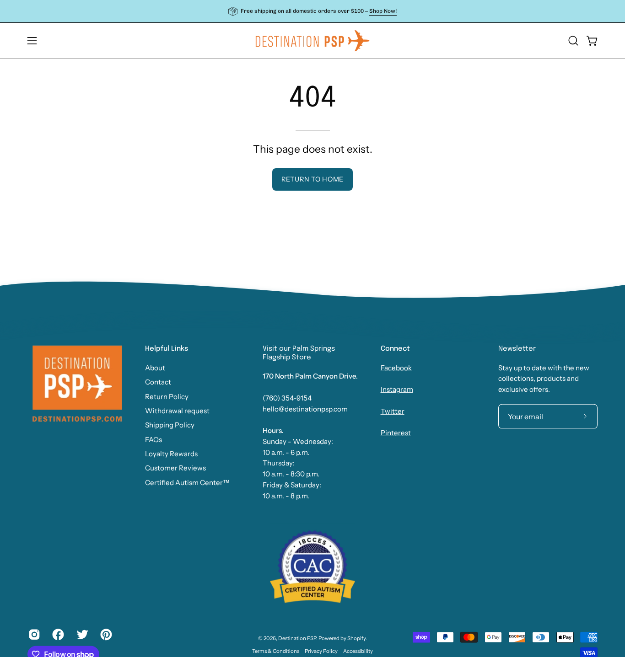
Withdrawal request (177, 410)
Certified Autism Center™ (187, 482)
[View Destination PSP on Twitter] (81, 634)
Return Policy (167, 396)
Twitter (392, 411)
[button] (573, 40)
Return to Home (312, 179)
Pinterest (396, 432)
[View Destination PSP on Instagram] (33, 634)
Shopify (356, 638)
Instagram (397, 389)
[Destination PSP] (312, 41)
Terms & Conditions (275, 651)
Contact (158, 382)
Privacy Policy (321, 651)
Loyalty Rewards (171, 453)
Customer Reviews (175, 468)
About (155, 367)
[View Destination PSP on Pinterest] (105, 634)
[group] (312, 11)
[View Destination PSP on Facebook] (57, 634)
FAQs (153, 439)
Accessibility (358, 651)
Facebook (396, 367)
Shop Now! (383, 11)
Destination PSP (297, 638)
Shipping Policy (169, 425)
